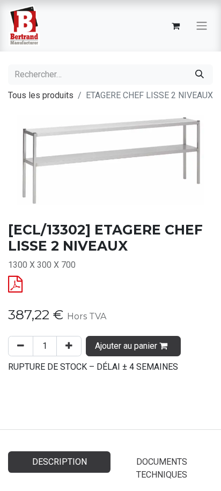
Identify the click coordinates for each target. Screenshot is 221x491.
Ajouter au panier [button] (127, 346)
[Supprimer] (20, 346)
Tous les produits (40, 95)
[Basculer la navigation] (201, 26)
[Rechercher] (199, 74)
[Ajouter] (69, 346)
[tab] (161, 468)
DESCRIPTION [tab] (59, 462)
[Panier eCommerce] (175, 25)
